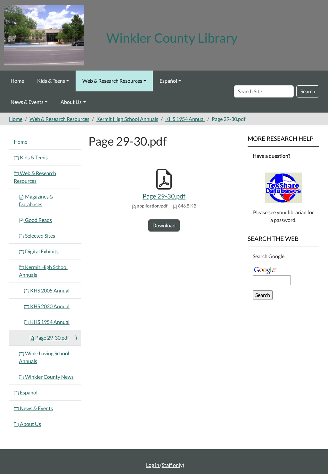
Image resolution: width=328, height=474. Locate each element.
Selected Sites (39, 236)
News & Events (27, 102)
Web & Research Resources (112, 81)
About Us (71, 102)
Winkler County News (49, 377)
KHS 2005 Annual (49, 290)
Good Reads (38, 220)
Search (307, 91)
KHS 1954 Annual (185, 119)
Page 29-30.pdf (164, 196)
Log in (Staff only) (165, 465)
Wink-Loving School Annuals (44, 357)
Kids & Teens (51, 81)
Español (168, 81)
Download (164, 225)
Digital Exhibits (41, 251)
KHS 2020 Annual (49, 306)
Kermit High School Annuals (127, 119)
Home (17, 81)
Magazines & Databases (36, 200)
